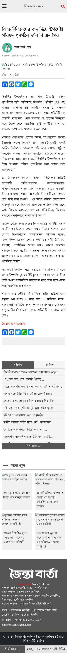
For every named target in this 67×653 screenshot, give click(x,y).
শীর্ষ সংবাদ (32, 446)
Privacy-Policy (25, 584)
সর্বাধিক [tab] (49, 365)
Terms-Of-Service (40, 584)
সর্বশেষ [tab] (18, 365)
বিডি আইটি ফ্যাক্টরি (33, 641)
